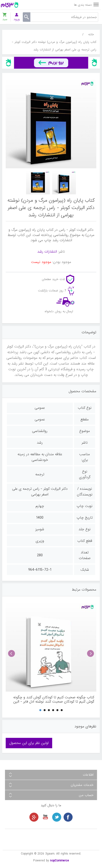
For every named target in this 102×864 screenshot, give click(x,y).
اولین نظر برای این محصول (29, 743)
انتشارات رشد (47, 251)
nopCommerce (59, 860)
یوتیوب (45, 817)
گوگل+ (33, 817)
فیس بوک (68, 817)
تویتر (56, 817)
